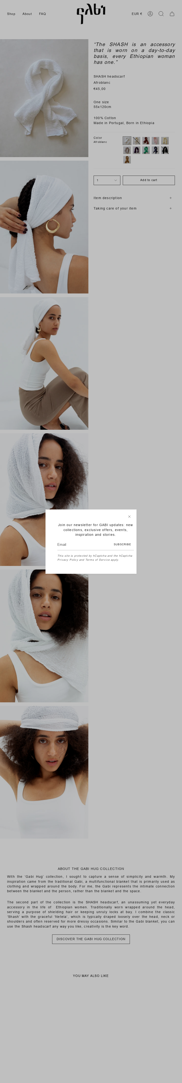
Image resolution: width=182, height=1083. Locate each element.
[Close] (129, 516)
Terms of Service (97, 559)
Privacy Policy (67, 559)
